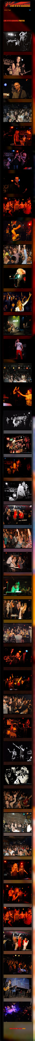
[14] (17, 359)
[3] (17, 98)
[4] (17, 122)
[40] (17, 974)
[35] (17, 856)
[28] (17, 690)
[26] (17, 643)
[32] (17, 785)
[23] (17, 572)
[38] (17, 927)
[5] (17, 146)
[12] (17, 311)
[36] (17, 879)
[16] (17, 406)
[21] (17, 524)
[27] (17, 666)
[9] (17, 240)
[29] (17, 714)
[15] (17, 382)
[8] (17, 217)
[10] (17, 264)
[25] (17, 619)
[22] (17, 548)
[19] (17, 477)
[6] (17, 169)
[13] (17, 335)
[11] (17, 288)
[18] (17, 453)
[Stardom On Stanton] (17, 51)
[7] (17, 193)
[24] (17, 595)
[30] (17, 737)
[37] (17, 903)
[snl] (17, 1021)
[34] (17, 832)
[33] (17, 808)
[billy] (17, 998)
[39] (17, 950)
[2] (17, 75)
